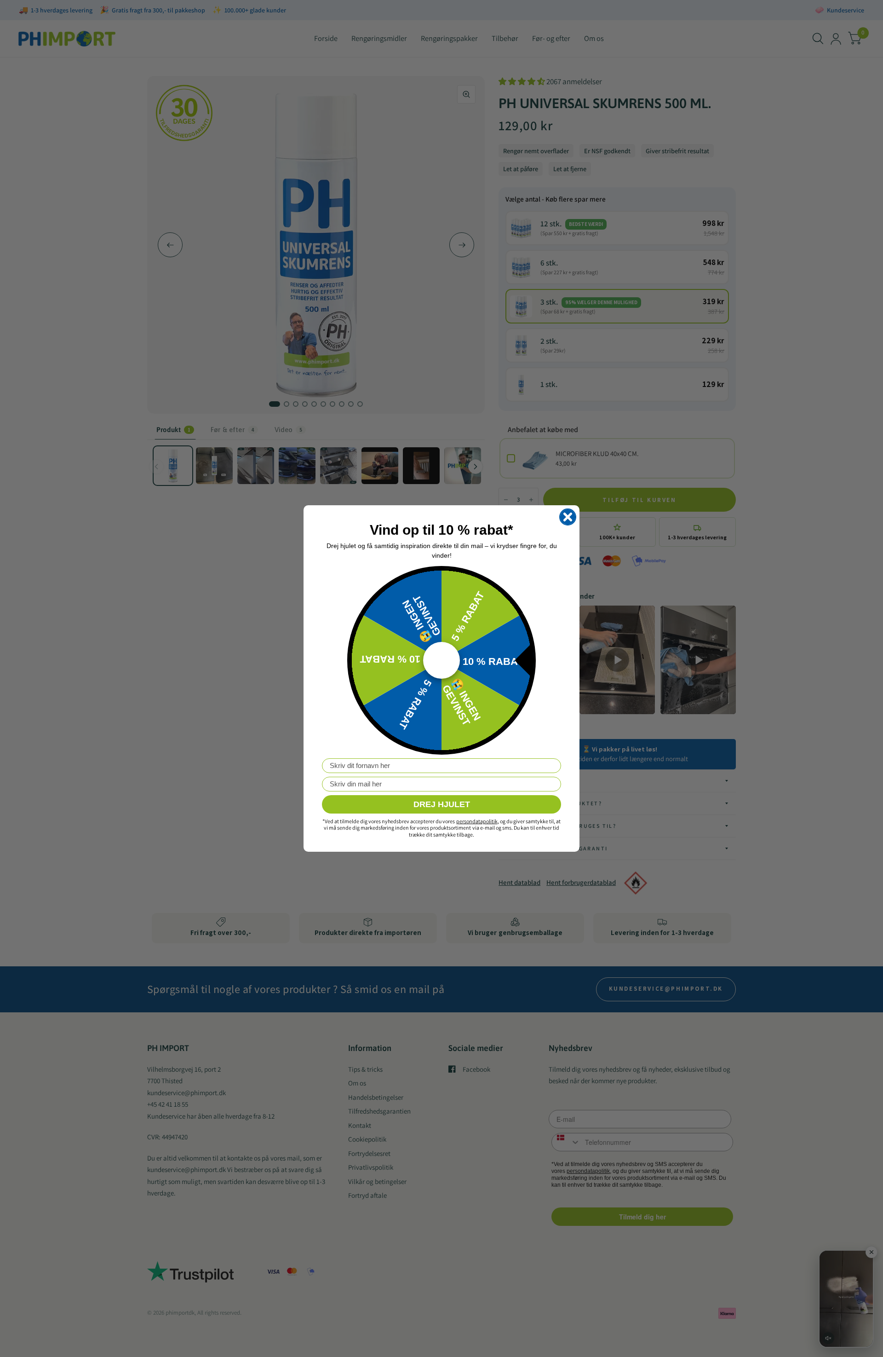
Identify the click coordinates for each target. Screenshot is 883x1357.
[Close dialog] (568, 517)
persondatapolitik (477, 821)
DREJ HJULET (441, 804)
